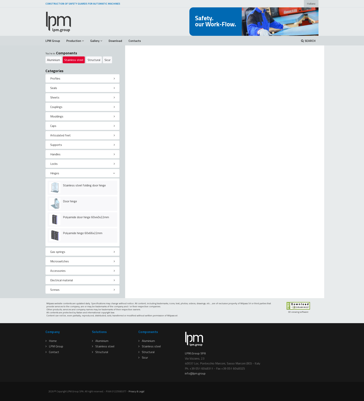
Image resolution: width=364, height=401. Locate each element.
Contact (54, 352)
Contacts (135, 40)
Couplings (56, 107)
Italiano (311, 3)
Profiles (55, 78)
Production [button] (73, 40)
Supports (56, 144)
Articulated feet (60, 135)
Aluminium (53, 60)
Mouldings (56, 116)
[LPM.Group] (59, 21)
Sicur (107, 60)
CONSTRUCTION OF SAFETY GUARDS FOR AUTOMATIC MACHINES (83, 3)
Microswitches (59, 261)
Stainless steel (73, 60)
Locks (54, 163)
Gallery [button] (95, 40)
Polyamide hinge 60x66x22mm (82, 233)
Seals (53, 88)
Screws (55, 289)
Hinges (54, 173)
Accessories (58, 270)
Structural (94, 60)
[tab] (82, 78)
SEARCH (309, 40)
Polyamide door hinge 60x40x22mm (86, 217)
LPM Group (53, 40)
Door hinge (70, 201)
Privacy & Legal (136, 391)
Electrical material (61, 280)
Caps (53, 126)
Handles (55, 154)
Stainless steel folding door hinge (84, 185)
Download (115, 40)
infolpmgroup (195, 373)
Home (53, 340)
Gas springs (57, 251)
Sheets (54, 97)
